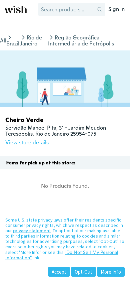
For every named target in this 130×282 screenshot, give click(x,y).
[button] (99, 9)
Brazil (12, 43)
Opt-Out (83, 272)
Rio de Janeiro (31, 40)
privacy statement (32, 231)
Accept (59, 272)
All (3, 40)
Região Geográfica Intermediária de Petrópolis (81, 40)
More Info (111, 272)
